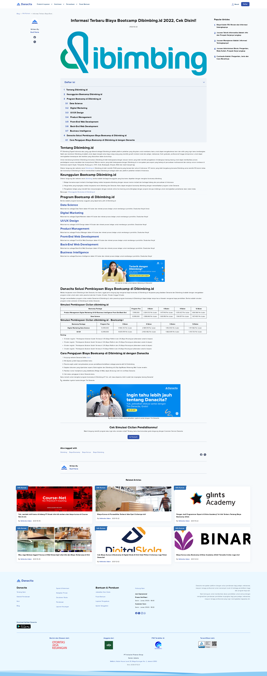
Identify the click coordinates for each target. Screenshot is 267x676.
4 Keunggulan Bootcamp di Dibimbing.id (81, 192)
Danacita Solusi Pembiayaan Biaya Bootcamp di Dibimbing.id (97, 135)
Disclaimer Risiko (62, 597)
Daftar (245, 4)
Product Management (80, 117)
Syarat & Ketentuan (62, 588)
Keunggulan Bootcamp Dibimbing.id (84, 94)
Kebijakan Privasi (62, 593)
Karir (18, 601)
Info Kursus (26, 13)
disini (89, 357)
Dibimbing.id (90, 168)
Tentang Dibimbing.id (77, 90)
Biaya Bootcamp (74, 452)
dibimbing (88, 178)
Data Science (76, 103)
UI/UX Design (77, 112)
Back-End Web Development (84, 126)
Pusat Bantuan (84, 4)
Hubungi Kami (140, 588)
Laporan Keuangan (62, 607)
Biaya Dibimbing (98, 452)
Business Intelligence (80, 131)
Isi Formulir (133, 437)
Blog (18, 14)
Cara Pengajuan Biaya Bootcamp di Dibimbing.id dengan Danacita (102, 140)
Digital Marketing (78, 108)
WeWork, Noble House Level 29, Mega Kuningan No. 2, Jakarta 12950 (133, 661)
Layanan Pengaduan (102, 601)
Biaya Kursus (86, 452)
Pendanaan (60, 602)
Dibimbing (63, 452)
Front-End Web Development (84, 122)
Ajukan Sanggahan (102, 606)
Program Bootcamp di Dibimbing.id (84, 99)
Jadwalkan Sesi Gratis (103, 592)
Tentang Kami (21, 592)
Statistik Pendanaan (23, 597)
